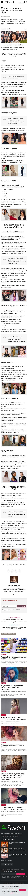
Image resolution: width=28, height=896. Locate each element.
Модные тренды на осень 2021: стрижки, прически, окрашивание (13, 808)
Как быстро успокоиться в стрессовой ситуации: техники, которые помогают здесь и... (14, 621)
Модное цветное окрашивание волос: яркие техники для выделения (12, 687)
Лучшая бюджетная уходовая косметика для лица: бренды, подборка (14, 628)
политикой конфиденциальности (20, 876)
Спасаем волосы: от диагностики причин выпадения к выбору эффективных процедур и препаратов (13, 776)
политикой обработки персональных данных (10, 877)
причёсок (17, 455)
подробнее (11, 893)
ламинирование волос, (11, 281)
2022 (10, 564)
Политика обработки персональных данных (13, 883)
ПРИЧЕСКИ (22, 564)
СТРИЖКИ (15, 564)
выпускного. (23, 331)
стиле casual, (22, 419)
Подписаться (21, 606)
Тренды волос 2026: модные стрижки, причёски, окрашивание (13, 718)
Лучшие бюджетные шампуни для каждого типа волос (13, 658)
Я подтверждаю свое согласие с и (11, 610)
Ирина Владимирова (14, 585)
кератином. (5, 283)
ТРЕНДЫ (5, 564)
